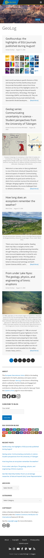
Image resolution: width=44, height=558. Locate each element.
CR (14, 430)
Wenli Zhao (9, 208)
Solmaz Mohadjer (22, 127)
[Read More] (34, 100)
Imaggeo (33, 554)
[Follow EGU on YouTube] (18, 549)
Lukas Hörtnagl (23, 554)
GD (30, 430)
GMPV (5, 433)
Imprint (24, 540)
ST (40, 433)
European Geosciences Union (15, 375)
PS (25, 433)
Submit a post (23, 543)
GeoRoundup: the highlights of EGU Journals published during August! (21, 42)
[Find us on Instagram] (18, 396)
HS (10, 433)
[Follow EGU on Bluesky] (30, 549)
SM (28, 433)
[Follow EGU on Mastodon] (26, 549)
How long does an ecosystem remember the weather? (20, 201)
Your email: (6, 408)
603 (28, 360)
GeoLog (18, 380)
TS (4, 436)
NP (17, 433)
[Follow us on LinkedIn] (4, 396)
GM (37, 430)
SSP (32, 433)
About (7, 540)
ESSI (22, 430)
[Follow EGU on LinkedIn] (10, 549)
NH (13, 433)
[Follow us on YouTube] (13, 396)
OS (21, 433)
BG (7, 430)
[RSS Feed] (34, 549)
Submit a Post (9, 391)
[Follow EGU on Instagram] (14, 549)
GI (33, 430)
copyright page (13, 521)
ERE (18, 430)
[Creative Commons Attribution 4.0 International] (4, 527)
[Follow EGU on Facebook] (22, 549)
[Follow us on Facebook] (8, 396)
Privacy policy (34, 540)
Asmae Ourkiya (10, 50)
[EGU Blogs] (10, 4)
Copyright (15, 540)
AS (4, 430)
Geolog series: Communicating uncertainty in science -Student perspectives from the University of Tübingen (21, 116)
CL (11, 430)
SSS (36, 433)
